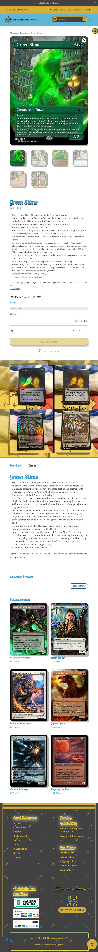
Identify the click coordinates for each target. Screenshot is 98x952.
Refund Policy (67, 857)
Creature (24, 33)
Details (32, 465)
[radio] (75, 321)
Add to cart (49, 341)
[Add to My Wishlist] (50, 618)
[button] (84, 40)
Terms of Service (68, 865)
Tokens (17, 857)
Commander (19, 827)
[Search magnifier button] (85, 19)
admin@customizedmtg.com (49, 944)
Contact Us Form (72, 910)
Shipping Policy (68, 861)
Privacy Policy (67, 852)
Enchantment (20, 836)
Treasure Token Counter (72, 836)
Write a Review (79, 586)
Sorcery (17, 853)
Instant (17, 840)
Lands (16, 844)
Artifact (17, 823)
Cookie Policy (67, 869)
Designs (13, 302)
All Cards (14, 33)
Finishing (14, 314)
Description (16, 465)
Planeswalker (20, 848)
